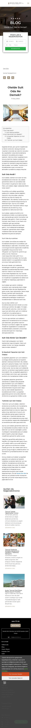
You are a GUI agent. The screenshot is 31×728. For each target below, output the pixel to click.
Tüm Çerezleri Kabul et (15, 678)
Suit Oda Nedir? (9, 130)
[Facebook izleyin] (8, 77)
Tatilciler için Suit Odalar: (14, 140)
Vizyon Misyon (6, 649)
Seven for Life (21, 473)
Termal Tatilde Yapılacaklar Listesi (11, 512)
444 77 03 (15, 621)
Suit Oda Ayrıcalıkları (13, 132)
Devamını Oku (10, 527)
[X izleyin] (12, 77)
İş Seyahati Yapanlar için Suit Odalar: (15, 137)
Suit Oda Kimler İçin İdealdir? (13, 134)
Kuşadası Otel (6, 651)
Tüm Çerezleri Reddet (15, 674)
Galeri (3, 653)
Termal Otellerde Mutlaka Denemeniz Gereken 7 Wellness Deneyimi (12, 552)
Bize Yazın (15, 625)
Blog (3, 647)
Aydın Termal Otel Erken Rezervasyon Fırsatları (13, 591)
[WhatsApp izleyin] (4, 77)
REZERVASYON (15, 48)
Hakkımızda (5, 644)
